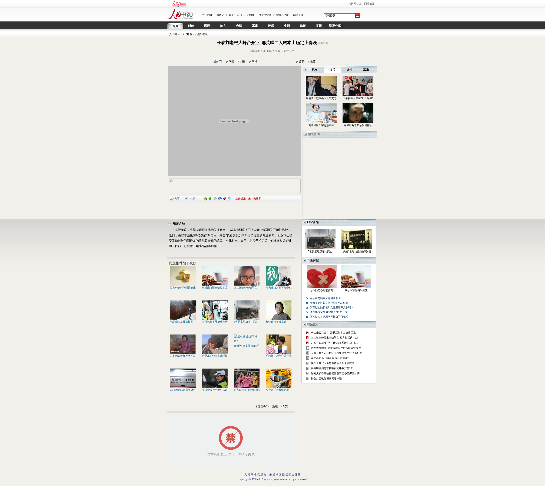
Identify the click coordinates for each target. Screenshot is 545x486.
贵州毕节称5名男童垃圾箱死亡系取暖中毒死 (336, 347)
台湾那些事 (264, 14)
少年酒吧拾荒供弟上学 (278, 389)
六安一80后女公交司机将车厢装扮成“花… (334, 342)
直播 (319, 25)
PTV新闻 (249, 14)
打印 (219, 61)
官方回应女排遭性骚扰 (247, 389)
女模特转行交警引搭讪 (215, 389)
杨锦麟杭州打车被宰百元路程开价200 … (333, 368)
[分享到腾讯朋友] (210, 198)
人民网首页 (355, 3)
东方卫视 (289, 51)
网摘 (231, 61)
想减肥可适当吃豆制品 (215, 287)
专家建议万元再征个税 (278, 287)
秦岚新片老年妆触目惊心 (358, 125)
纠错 (242, 61)
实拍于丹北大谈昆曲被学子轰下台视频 (332, 363)
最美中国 (234, 14)
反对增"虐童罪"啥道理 (246, 345)
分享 (301, 61)
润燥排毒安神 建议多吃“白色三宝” (329, 311)
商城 (254, 61)
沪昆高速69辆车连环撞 (215, 355)
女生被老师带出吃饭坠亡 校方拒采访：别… (335, 337)
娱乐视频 (202, 34)
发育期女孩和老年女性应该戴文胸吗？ (331, 307)
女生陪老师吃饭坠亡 (245, 287)
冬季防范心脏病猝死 (321, 290)
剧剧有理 (298, 14)
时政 (191, 25)
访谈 (303, 25)
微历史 (220, 14)
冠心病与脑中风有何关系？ (325, 298)
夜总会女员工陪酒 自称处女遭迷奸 (330, 358)
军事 (255, 25)
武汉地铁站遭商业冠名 (183, 389)
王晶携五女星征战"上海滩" (358, 98)
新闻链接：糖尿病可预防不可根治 (329, 316)
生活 (287, 25)
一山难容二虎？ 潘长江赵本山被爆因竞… (334, 332)
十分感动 (207, 14)
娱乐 (271, 25)
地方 (223, 25)
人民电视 (187, 34)
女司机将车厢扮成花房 (215, 321)
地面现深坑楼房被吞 (181, 321)
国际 (207, 25)
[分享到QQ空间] (205, 198)
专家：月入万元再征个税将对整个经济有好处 (336, 353)
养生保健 (313, 260)
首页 (175, 26)
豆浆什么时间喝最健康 (183, 287)
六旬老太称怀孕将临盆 (183, 355)
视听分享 (335, 25)
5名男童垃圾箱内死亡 (246, 321)
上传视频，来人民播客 (248, 198)
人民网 (173, 34)
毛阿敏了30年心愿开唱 (278, 355)
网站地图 (369, 3)
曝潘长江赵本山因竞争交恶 (321, 98)
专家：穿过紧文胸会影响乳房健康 (329, 302)
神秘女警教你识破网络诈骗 (326, 378)
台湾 (239, 25)
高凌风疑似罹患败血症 (321, 125)
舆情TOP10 (282, 14)
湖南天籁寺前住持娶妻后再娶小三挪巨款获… (336, 373)
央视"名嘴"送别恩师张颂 (357, 251)
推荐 (313, 61)
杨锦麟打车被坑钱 (276, 321)
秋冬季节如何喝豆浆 (356, 290)
